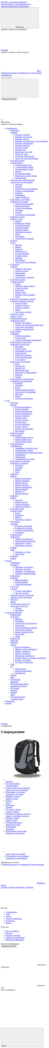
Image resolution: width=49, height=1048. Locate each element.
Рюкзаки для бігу (22, 139)
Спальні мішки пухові (24, 169)
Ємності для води (22, 305)
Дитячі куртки (21, 418)
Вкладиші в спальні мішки (26, 176)
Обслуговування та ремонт (26, 628)
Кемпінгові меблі (22, 370)
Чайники (18, 258)
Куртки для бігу (21, 427)
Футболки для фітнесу (24, 662)
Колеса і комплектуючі (24, 632)
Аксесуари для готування (25, 262)
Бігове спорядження (23, 671)
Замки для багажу (22, 197)
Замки (17, 636)
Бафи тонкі (19, 554)
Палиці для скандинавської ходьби (29, 325)
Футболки (19, 465)
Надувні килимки (22, 206)
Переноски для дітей (23, 152)
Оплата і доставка (14, 4)
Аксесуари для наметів (24, 238)
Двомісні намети (22, 228)
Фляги (17, 310)
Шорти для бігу (21, 502)
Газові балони (21, 353)
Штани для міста (22, 485)
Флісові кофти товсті (23, 442)
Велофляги (19, 621)
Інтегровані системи (23, 351)
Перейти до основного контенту (14, 2)
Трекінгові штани (22, 481)
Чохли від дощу (21, 154)
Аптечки (18, 184)
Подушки (19, 210)
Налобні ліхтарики (22, 336)
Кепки (17, 513)
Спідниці (19, 500)
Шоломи (18, 619)
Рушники (19, 193)
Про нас (4, 4)
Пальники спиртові (23, 355)
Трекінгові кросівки (23, 584)
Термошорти (20, 457)
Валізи (18, 284)
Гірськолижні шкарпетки (25, 541)
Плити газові (20, 349)
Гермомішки (20, 195)
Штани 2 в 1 (20, 491)
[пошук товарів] (20, 88)
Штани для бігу (21, 483)
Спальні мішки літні (23, 165)
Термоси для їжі (21, 271)
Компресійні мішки (23, 174)
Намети (18, 221)
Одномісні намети (22, 225)
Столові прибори (22, 254)
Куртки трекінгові (22, 424)
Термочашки (20, 273)
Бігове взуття (20, 669)
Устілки (18, 608)
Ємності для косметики (24, 191)
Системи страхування (24, 398)
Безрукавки (19, 431)
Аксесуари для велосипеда (26, 623)
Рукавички (19, 533)
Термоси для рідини (23, 269)
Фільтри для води (22, 308)
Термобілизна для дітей (24, 459)
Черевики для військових (25, 574)
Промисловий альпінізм (25, 390)
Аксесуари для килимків (25, 215)
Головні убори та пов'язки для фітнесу (30, 658)
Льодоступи (20, 368)
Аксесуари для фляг (23, 312)
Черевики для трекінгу (24, 567)
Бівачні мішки (21, 178)
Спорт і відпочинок (14, 613)
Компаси (18, 375)
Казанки (18, 245)
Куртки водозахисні (23, 407)
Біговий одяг (20, 673)
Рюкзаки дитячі (21, 148)
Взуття (8, 561)
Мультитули (20, 366)
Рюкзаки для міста (22, 135)
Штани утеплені (21, 494)
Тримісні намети (22, 230)
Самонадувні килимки (24, 204)
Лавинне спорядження (24, 329)
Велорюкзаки (20, 150)
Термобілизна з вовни (24, 450)
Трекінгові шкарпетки (24, 539)
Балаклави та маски (23, 520)
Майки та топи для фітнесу (26, 649)
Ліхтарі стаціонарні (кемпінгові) (28, 340)
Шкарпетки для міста (23, 545)
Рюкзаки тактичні (22, 145)
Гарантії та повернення (15, 938)
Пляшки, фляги (21, 256)
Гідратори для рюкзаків (24, 156)
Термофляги (20, 275)
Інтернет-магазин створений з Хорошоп (17, 887)
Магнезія (18, 394)
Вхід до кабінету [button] (12, 931)
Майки (18, 470)
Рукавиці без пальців (23, 528)
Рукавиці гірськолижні (24, 530)
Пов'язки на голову (23, 552)
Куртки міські (20, 422)
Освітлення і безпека (23, 630)
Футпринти (20, 236)
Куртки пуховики (22, 416)
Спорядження (11, 128)
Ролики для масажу (23, 660)
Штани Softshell (21, 489)
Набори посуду (21, 251)
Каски (17, 388)
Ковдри (18, 171)
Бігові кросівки (21, 582)
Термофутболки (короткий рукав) (28, 453)
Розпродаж (10, 701)
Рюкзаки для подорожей (25, 295)
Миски (18, 247)
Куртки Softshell (21, 409)
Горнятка (19, 249)
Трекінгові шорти (22, 504)
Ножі (17, 364)
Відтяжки (19, 385)
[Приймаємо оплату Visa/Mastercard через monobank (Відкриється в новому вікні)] (22, 865)
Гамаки (18, 377)
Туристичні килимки (23, 208)
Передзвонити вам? (9, 99)
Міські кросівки (21, 580)
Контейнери (20, 260)
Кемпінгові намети (23, 223)
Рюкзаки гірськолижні (24, 143)
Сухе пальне (20, 360)
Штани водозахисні (23, 478)
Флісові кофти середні (24, 437)
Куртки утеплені (22, 420)
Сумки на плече (21, 288)
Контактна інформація (20, 6)
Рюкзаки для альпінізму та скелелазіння (31, 141)
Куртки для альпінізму (24, 429)
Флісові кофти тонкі (23, 440)
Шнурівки (19, 610)
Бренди (9, 703)
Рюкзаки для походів (23, 137)
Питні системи (21, 303)
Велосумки (19, 290)
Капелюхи (19, 515)
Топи (17, 472)
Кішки (17, 396)
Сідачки (18, 213)
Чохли (17, 297)
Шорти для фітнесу (23, 507)
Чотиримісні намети (23, 232)
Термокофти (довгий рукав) (26, 448)
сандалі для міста (22, 593)
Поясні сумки (20, 293)
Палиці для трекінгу (23, 323)
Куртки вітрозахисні (23, 414)
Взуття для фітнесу (23, 647)
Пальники (19, 347)
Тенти (17, 234)
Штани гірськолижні (23, 487)
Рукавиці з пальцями (23, 526)
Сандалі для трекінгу (23, 591)
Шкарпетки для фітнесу (24, 656)
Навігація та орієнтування (25, 373)
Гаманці (18, 187)
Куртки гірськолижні (23, 411)
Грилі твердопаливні (23, 357)
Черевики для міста (23, 569)
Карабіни (19, 383)
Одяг (8, 401)
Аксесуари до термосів (24, 277)
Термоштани (20, 455)
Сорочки (18, 468)
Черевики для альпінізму (25, 571)
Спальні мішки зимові (24, 167)
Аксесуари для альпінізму (25, 392)
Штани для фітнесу (23, 651)
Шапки (18, 517)
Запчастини (20, 625)
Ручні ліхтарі (20, 338)
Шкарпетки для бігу (23, 543)
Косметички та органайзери (26, 189)
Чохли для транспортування (26, 158)
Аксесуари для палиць (24, 327)
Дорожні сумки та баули (25, 286)
